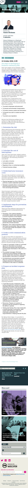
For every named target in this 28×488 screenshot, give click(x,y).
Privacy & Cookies (15, 480)
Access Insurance (7, 347)
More (3, 379)
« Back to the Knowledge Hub (10, 361)
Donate (18, 2)
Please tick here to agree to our (14, 475)
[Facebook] (6, 460)
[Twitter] (2, 460)
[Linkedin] (9, 460)
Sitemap (4, 480)
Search (22, 2)
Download (16, 376)
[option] (8, 375)
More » (4, 413)
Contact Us (9, 480)
